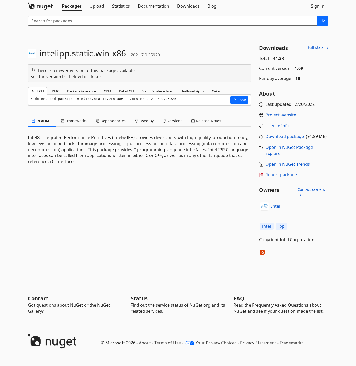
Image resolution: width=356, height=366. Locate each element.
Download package (284, 136)
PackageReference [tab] (81, 91)
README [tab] (44, 120)
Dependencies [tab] (112, 120)
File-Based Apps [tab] (191, 91)
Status (139, 298)
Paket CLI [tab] (126, 91)
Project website (280, 115)
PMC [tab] (55, 91)
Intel (275, 206)
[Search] (322, 21)
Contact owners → (311, 192)
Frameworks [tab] (75, 120)
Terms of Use (167, 343)
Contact (38, 298)
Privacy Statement (258, 343)
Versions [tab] (174, 120)
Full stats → (318, 47)
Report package (281, 175)
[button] (239, 100)
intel (266, 226)
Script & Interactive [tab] (157, 91)
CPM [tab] (107, 91)
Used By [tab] (146, 120)
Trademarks (292, 343)
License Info (277, 126)
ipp (281, 226)
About (145, 343)
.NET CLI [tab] (37, 91)
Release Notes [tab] (208, 120)
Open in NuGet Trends (287, 164)
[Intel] (264, 206)
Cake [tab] (216, 91)
